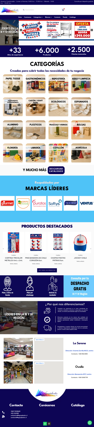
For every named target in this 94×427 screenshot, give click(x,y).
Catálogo (78, 405)
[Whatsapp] (45, 424)
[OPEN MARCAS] (51, 17)
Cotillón (14, 255)
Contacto (16, 405)
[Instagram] (49, 424)
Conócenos (47, 405)
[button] (21, 30)
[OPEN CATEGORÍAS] (42, 17)
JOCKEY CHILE (80, 258)
